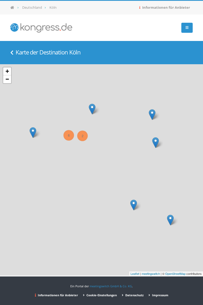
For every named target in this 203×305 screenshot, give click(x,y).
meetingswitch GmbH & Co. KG (111, 286)
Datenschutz (134, 295)
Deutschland (32, 7)
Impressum (159, 295)
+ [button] (7, 71)
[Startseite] (13, 7)
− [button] (7, 79)
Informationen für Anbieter (165, 7)
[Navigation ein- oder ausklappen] (187, 28)
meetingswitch (151, 273)
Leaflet (135, 273)
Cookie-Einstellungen (101, 295)
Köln (53, 7)
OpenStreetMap (175, 273)
